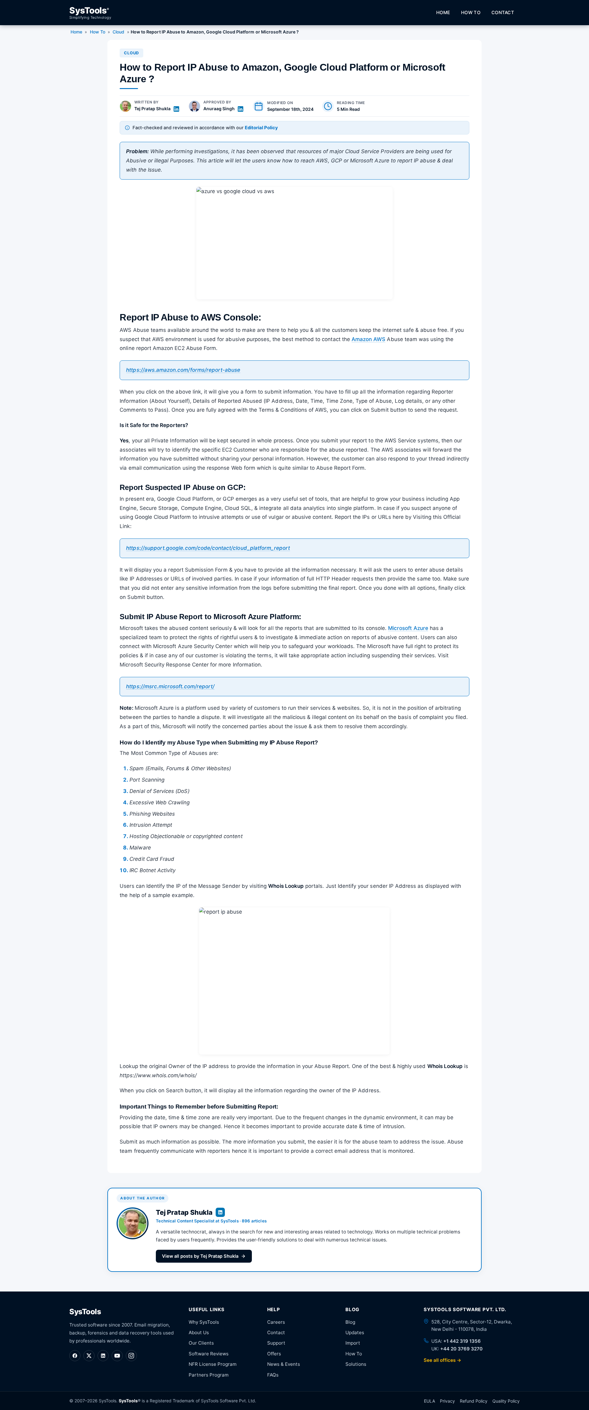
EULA (429, 1401)
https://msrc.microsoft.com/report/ (170, 686)
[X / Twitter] (88, 1355)
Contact (502, 12)
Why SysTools (204, 1322)
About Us (199, 1332)
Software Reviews (209, 1354)
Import (352, 1343)
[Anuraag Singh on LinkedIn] (240, 109)
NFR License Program (213, 1364)
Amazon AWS (369, 339)
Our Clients (201, 1343)
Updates (354, 1332)
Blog (350, 1322)
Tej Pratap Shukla (152, 108)
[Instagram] (131, 1355)
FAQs (273, 1375)
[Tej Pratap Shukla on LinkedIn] (176, 109)
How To (470, 12)
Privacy (447, 1401)
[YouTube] (117, 1355)
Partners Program (209, 1375)
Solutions (355, 1364)
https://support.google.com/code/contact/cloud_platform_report (208, 548)
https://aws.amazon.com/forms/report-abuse (183, 370)
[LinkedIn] (103, 1355)
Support (276, 1343)
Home (443, 12)
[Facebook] (74, 1355)
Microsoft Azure (408, 628)
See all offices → (442, 1360)
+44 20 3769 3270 (461, 1349)
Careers (276, 1322)
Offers (274, 1354)
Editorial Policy (261, 127)
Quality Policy (506, 1401)
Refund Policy (473, 1401)
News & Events (283, 1364)
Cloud (118, 31)
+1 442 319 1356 (462, 1341)
